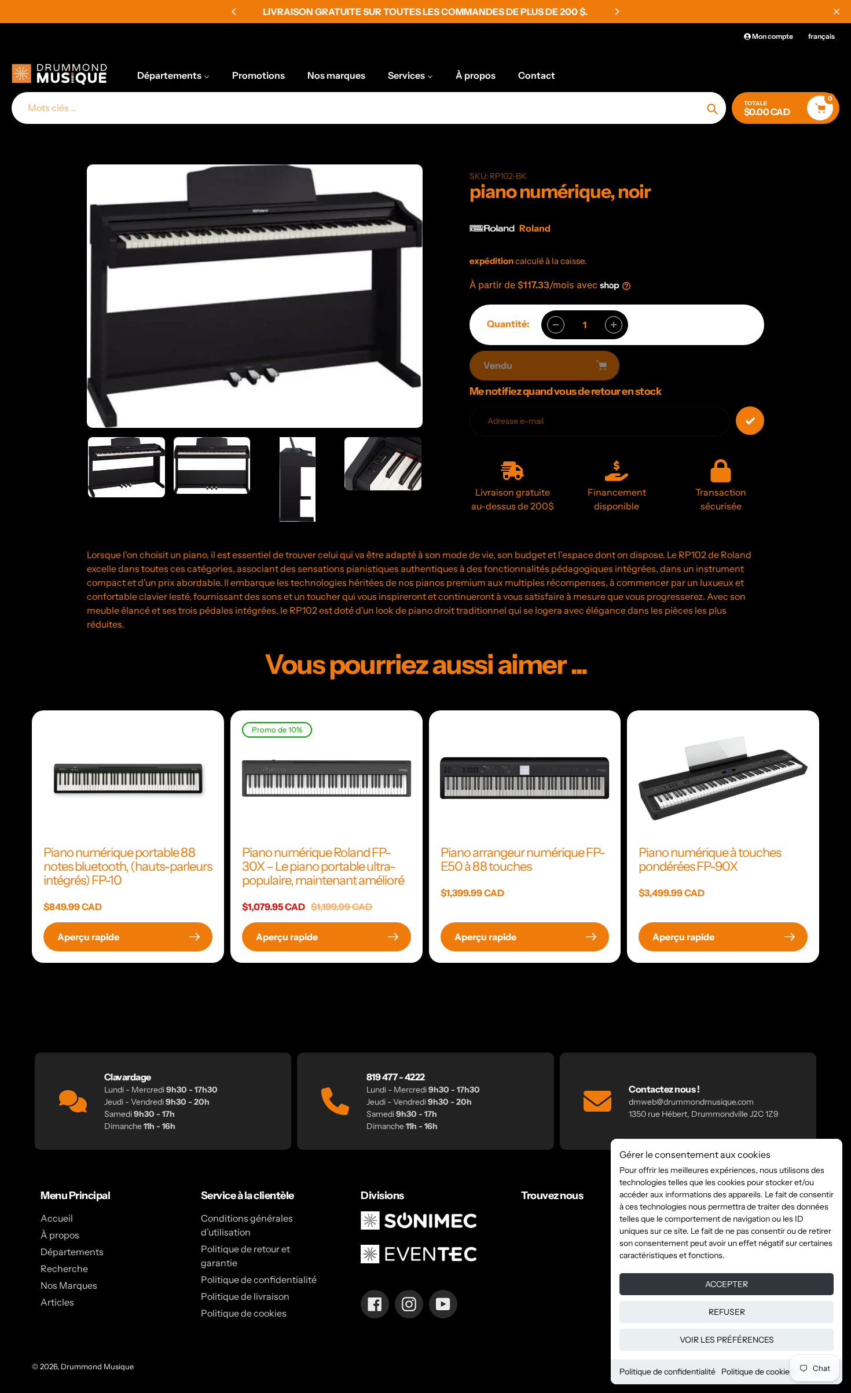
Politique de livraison (245, 1296)
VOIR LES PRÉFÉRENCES (727, 1340)
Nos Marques (69, 1285)
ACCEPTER (726, 1284)
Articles (57, 1302)
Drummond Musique (97, 1366)
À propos (60, 1235)
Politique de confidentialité (667, 1371)
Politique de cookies (757, 1371)
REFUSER (727, 1312)
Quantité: (508, 323)
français (821, 36)
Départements (72, 1252)
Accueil (57, 1218)
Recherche (64, 1268)
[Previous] (234, 11)
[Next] (616, 11)
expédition (492, 260)
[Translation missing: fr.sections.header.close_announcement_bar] (836, 11)
